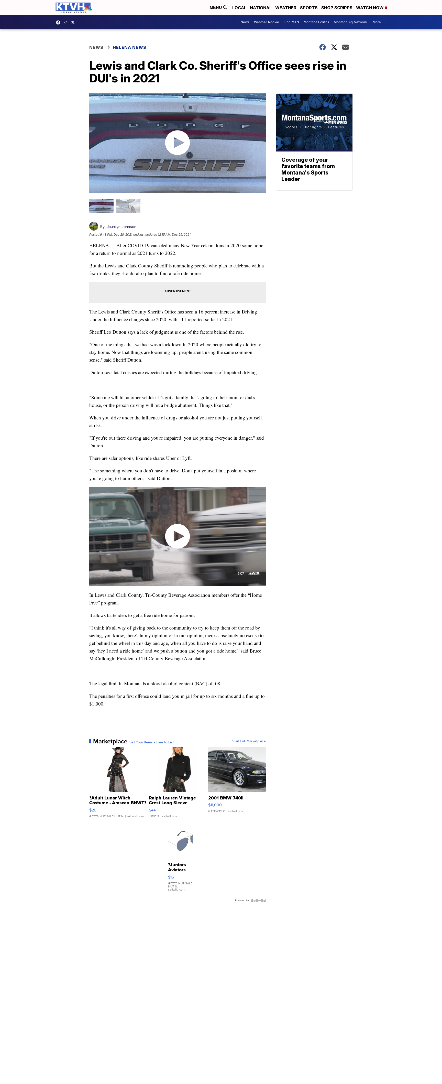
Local (239, 7)
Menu (216, 7)
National (261, 7)
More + (378, 22)
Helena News (129, 47)
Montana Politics (316, 22)
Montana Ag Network (350, 22)
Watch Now (370, 7)
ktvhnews (67, 22)
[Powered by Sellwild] (258, 900)
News (244, 22)
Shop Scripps (336, 7)
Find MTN (291, 22)
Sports (309, 7)
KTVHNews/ (59, 22)
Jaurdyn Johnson (121, 226)
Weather (285, 7)
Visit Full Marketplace (249, 741)
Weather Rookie (266, 22)
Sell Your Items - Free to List (151, 742)
